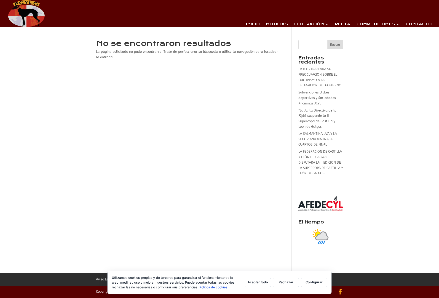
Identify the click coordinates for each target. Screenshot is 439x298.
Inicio (253, 24)
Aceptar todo (258, 282)
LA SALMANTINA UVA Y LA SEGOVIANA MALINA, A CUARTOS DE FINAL (317, 139)
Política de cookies (213, 287)
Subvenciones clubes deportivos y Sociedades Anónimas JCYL (317, 97)
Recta (342, 24)
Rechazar (286, 282)
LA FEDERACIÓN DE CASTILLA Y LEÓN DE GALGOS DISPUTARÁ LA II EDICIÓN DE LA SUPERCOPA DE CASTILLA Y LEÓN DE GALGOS (320, 162)
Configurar (314, 282)
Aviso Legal (104, 279)
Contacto (419, 24)
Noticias (277, 24)
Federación (309, 24)
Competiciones (375, 24)
